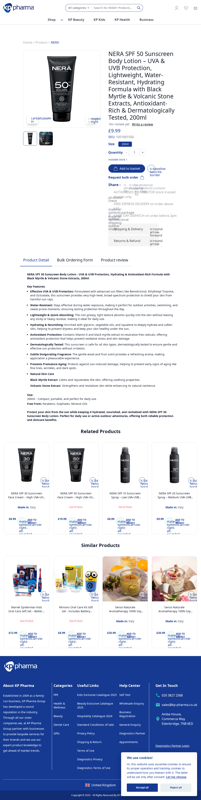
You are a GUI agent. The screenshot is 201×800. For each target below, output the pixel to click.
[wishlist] (186, 7)
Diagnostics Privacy (89, 759)
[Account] (176, 7)
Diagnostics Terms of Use (93, 768)
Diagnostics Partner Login (172, 746)
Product (42, 42)
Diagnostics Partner (132, 733)
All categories (77, 7)
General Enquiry (130, 725)
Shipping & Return (89, 742)
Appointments (128, 742)
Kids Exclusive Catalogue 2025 (97, 695)
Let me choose (176, 777)
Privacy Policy (86, 733)
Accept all (142, 787)
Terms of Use (85, 750)
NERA (55, 42)
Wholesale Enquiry (131, 703)
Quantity (115, 152)
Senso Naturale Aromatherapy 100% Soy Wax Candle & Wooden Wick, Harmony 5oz (174, 613)
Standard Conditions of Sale (95, 725)
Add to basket (129, 168)
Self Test (124, 695)
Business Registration (127, 714)
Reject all (176, 787)
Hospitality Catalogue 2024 (94, 716)
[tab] (36, 260)
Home (27, 42)
